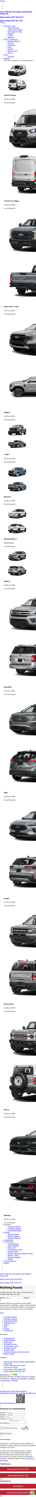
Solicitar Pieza (13, 1251)
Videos (10, 1259)
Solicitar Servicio (10, 1261)
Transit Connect (13, 28)
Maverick (11, 37)
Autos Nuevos (18, 1486)
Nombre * (3, 1413)
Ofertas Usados (13, 1236)
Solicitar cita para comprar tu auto (20, 1253)
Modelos (7, 58)
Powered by (4, 1375)
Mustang (11, 57)
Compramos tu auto (15, 1250)
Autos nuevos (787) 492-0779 (11, 17)
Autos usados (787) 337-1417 (11, 20)
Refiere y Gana (13, 1255)
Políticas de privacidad (18, 1378)
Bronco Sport (12, 51)
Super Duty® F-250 (15, 32)
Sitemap (15, 1380)
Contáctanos (8, 1240)
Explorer (11, 43)
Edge (9, 47)
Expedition (11, 45)
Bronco (10, 53)
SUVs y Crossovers (11, 39)
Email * (2, 1417)
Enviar (2, 1433)
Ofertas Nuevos (13, 1234)
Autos (6, 55)
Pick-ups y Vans (9, 26)
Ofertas (6, 1232)
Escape (10, 49)
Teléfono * (4, 1419)
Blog (5, 1327)
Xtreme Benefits (13, 1246)
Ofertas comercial (14, 1238)
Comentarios (4, 1423)
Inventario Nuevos (14, 1227)
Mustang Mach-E (14, 41)
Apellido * (3, 1415)
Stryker (6, 1263)
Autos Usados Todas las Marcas (18, 1492)
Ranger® (11, 34)
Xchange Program (14, 1257)
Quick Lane (12, 1248)
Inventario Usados (14, 1228)
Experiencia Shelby (15, 1230)
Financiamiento (13, 1244)
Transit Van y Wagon (15, 30)
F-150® (10, 35)
